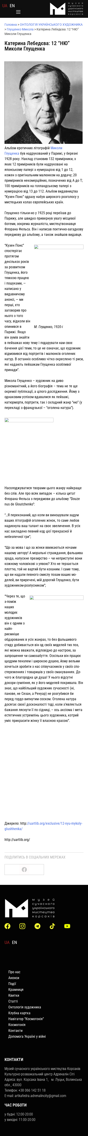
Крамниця (15, 989)
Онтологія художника (24, 1007)
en (12, 5)
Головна (11, 24)
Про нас (14, 972)
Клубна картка (19, 1013)
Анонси (13, 978)
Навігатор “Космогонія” (26, 1019)
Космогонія (16, 1025)
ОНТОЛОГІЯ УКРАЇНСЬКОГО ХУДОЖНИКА (51, 24)
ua (4, 5)
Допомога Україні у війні (27, 1036)
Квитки (13, 995)
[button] (18, 12)
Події (12, 984)
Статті (13, 1001)
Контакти (15, 1030)
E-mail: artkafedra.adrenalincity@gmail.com (35, 1096)
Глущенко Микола (20, 29)
